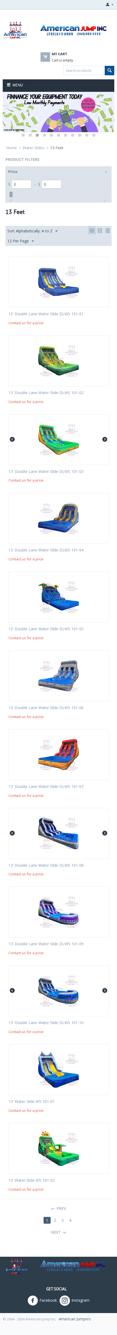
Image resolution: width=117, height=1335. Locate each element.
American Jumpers (75, 1318)
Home (11, 147)
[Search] (109, 70)
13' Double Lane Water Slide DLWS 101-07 (46, 786)
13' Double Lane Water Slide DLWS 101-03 (46, 471)
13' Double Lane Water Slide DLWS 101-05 (46, 629)
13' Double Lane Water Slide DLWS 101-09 (46, 944)
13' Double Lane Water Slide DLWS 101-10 (46, 1023)
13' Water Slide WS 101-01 (31, 1101)
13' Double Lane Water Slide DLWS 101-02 (46, 393)
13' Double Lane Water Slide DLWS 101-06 (46, 708)
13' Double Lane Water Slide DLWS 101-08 (46, 865)
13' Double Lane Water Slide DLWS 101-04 (46, 550)
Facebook (48, 1300)
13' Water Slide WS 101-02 (31, 1180)
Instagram (81, 1300)
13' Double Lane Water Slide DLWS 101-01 (46, 314)
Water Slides (33, 147)
